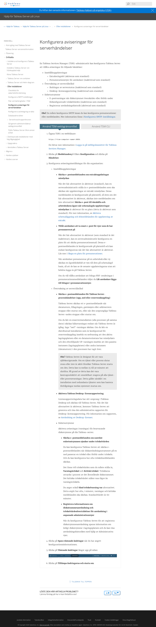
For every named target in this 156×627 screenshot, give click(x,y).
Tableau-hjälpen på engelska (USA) (93, 10)
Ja (107, 593)
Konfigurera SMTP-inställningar (99, 117)
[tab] (60, 126)
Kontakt (98, 620)
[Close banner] (152, 10)
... (53, 27)
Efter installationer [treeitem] (14, 87)
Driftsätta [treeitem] (10, 57)
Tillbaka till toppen (81, 582)
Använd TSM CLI (101, 126)
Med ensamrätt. (45, 625)
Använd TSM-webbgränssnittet (59, 126)
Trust (89, 620)
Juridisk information (24, 620)
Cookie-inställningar (112, 620)
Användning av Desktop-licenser (77, 417)
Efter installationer (63, 27)
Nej (115, 593)
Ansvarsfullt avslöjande (75, 620)
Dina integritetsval (129, 620)
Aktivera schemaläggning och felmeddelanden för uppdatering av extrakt (85, 217)
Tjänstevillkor (39, 620)
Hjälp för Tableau (13, 27)
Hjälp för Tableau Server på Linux (36, 27)
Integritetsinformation (55, 620)
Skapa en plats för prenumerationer (85, 253)
